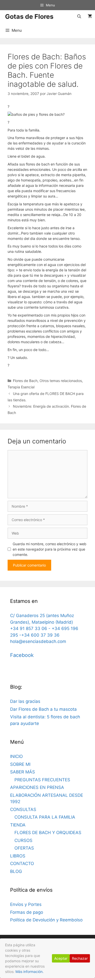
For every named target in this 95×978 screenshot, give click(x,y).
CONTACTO (22, 863)
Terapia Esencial (21, 387)
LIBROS (17, 855)
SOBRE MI (20, 764)
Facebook (22, 655)
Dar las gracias (25, 701)
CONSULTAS (23, 809)
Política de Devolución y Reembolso (46, 919)
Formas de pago (26, 912)
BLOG (16, 871)
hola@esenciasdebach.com (38, 641)
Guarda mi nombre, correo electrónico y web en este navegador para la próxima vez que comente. (49, 549)
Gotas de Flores (29, 16)
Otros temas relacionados (61, 380)
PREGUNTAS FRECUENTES (42, 779)
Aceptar (60, 958)
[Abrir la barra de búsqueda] (79, 16)
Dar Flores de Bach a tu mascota (43, 709)
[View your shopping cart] (90, 16)
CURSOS (23, 840)
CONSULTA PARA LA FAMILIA (44, 817)
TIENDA (18, 824)
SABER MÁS (22, 771)
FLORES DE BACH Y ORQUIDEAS (47, 832)
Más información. (29, 971)
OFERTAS (24, 848)
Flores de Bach (25, 380)
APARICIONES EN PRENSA (37, 787)
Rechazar (80, 958)
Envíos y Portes (26, 904)
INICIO (16, 756)
